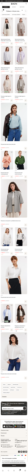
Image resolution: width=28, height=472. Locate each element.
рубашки (9, 384)
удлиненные (13, 387)
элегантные (19, 387)
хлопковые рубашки (16, 14)
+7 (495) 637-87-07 (21, 441)
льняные (17, 389)
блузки (23, 14)
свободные (12, 389)
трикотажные (5, 389)
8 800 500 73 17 (6, 441)
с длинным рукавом (6, 14)
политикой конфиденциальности (9, 412)
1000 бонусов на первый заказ (14, 1)
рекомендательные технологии (17, 462)
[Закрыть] (25, 458)
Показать (4, 396)
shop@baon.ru (4, 442)
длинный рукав (15, 384)
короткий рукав (6, 387)
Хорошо (14, 465)
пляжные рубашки (6, 392)
